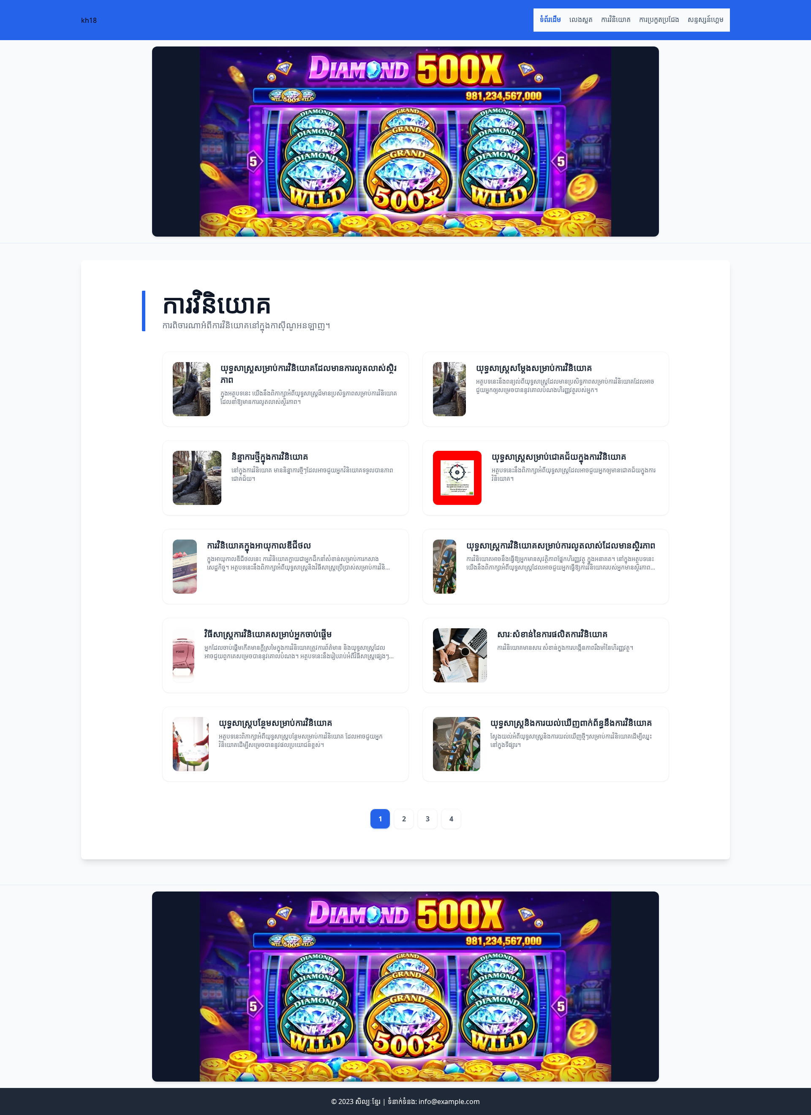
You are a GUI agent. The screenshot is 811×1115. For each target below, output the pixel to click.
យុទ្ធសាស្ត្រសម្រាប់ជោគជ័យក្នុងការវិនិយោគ (559, 456)
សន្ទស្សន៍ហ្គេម (706, 19)
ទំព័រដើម (550, 19)
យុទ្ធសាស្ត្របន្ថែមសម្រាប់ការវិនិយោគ (275, 722)
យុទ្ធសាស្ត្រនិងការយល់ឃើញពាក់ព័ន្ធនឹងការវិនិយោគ (571, 722)
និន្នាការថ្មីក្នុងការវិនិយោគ (269, 456)
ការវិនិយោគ (616, 19)
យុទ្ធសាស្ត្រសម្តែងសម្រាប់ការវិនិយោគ (534, 367)
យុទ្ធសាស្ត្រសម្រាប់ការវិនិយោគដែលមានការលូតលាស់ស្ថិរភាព (308, 373)
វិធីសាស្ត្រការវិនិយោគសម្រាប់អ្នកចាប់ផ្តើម (268, 634)
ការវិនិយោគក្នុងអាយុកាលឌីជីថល (259, 545)
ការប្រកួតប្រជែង (659, 19)
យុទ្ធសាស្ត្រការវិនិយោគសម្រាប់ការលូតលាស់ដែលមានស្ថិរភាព (561, 545)
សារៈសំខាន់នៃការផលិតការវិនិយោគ (552, 634)
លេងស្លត (581, 19)
